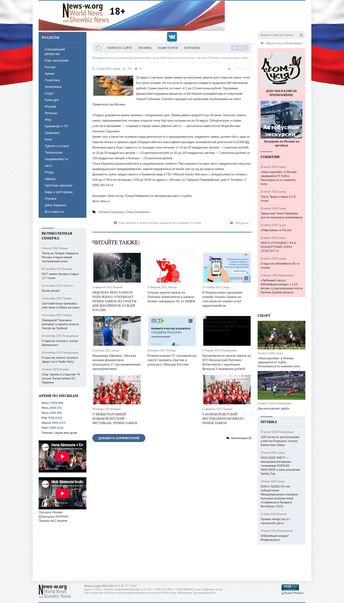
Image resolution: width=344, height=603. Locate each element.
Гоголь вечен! (51, 291)
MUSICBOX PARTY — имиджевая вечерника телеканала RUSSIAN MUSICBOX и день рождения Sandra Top (280, 465)
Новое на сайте (119, 48)
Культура (52, 99)
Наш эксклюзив (56, 60)
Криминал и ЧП (56, 126)
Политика (52, 80)
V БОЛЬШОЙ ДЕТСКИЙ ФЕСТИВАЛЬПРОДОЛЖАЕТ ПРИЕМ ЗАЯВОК (223, 418)
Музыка (50, 198)
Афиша (50, 178)
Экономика (53, 86)
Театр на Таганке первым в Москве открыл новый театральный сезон (60, 257)
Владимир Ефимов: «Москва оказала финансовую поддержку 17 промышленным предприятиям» (116, 362)
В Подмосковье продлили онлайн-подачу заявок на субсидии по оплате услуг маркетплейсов (222, 299)
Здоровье (52, 132)
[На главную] (86, 13)
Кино (48, 139)
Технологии (53, 152)
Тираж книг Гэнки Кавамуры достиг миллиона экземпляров (281, 215)
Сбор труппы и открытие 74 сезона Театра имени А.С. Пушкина (61, 378)
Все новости (54, 211)
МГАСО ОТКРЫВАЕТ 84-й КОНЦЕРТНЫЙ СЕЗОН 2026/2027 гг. (278, 247)
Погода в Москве (51, 512)
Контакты (192, 48)
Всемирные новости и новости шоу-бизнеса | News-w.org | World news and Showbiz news (143, 58)
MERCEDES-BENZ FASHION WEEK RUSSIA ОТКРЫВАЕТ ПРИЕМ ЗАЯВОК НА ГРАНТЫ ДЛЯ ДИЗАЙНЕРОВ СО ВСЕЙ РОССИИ (114, 301)
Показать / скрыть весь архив (59, 432)
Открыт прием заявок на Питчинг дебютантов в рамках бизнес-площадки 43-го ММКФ (171, 296)
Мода (49, 172)
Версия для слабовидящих (284, 42)
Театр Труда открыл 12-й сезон (278, 198)
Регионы (51, 113)
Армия (49, 73)
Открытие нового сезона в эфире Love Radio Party (60, 359)
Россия (50, 67)
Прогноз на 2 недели (53, 520)
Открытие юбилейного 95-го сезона (280, 265)
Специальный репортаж (55, 51)
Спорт (49, 93)
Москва (50, 106)
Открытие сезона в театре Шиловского (60, 343)
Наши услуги (168, 48)
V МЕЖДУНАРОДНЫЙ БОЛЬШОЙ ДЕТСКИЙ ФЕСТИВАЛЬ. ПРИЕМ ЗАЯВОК (115, 418)
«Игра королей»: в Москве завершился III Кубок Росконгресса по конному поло (279, 178)
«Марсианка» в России (276, 230)
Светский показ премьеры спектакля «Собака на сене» (61, 305)
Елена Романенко (138, 212)
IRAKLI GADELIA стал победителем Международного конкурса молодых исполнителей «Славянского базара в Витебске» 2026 (279, 496)
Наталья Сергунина (111, 212)
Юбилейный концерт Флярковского (275, 538)
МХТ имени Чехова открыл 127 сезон (60, 276)
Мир (48, 119)
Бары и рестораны (59, 192)
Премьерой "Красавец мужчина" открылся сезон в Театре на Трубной (60, 324)
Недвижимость (56, 159)
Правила (145, 48)
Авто (48, 165)
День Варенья (55, 205)
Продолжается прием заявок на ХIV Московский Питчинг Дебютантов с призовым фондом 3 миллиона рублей (226, 362)
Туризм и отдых (57, 145)
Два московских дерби (273, 408)
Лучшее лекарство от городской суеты (275, 521)
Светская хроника (58, 185)
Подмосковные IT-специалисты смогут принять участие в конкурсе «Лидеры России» (171, 359)
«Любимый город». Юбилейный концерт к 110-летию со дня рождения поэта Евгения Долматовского (281, 286)
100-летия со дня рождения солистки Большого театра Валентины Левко (280, 441)
